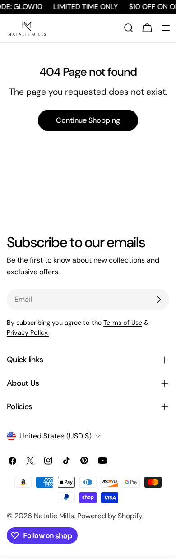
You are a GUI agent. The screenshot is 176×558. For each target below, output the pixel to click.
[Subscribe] (158, 299)
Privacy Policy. (28, 332)
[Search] (129, 28)
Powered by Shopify (110, 516)
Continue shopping (88, 120)
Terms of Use (122, 322)
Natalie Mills (54, 516)
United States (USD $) (55, 436)
